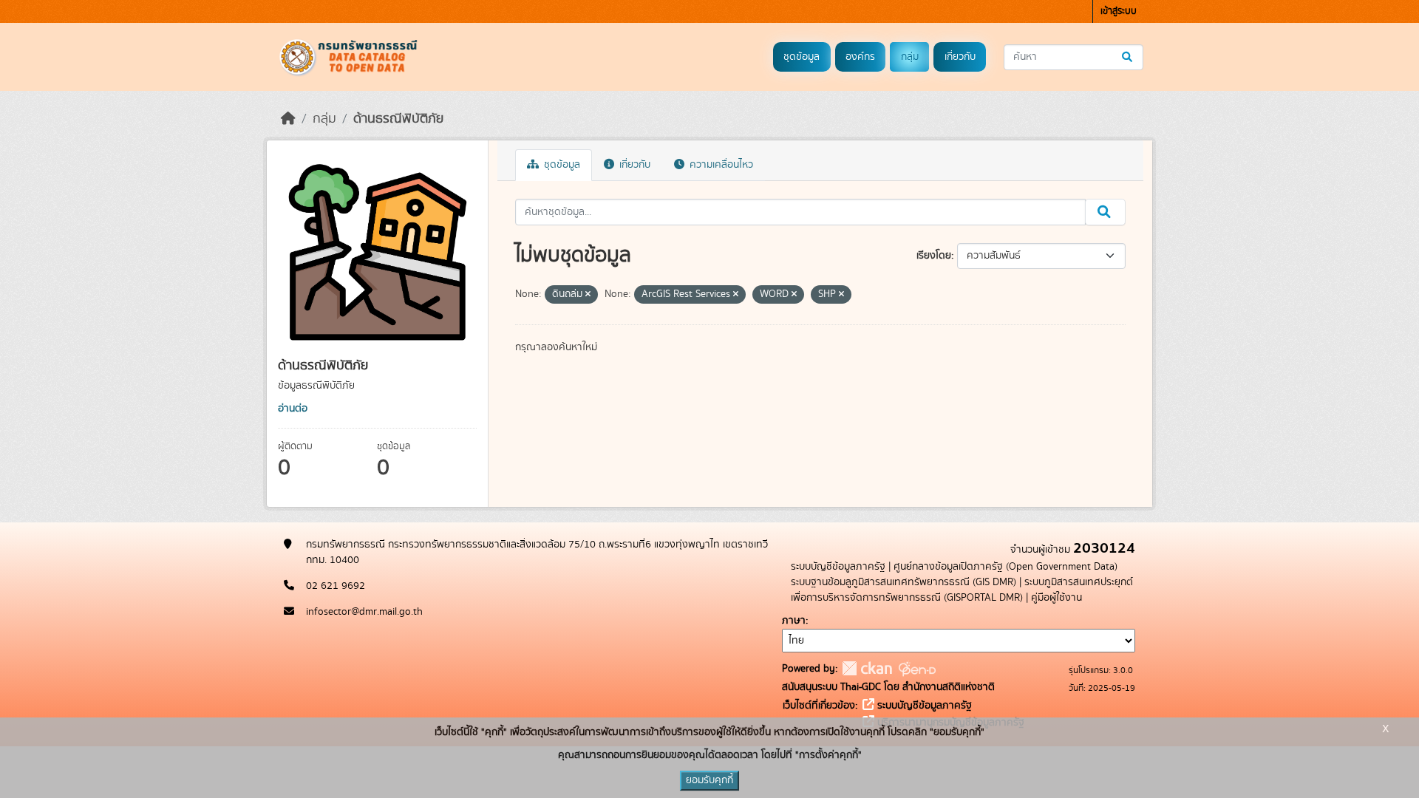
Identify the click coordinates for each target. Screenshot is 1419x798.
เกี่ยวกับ (960, 57)
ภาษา (794, 620)
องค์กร (860, 57)
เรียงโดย (933, 255)
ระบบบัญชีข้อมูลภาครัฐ (838, 566)
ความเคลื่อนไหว (720, 164)
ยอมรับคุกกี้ (709, 780)
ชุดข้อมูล (801, 57)
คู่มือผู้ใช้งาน (1056, 597)
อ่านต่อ (292, 408)
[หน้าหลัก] (288, 119)
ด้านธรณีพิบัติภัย (398, 119)
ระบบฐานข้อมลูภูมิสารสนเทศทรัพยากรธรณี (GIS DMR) (903, 582)
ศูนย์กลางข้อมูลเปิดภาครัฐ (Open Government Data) (1005, 566)
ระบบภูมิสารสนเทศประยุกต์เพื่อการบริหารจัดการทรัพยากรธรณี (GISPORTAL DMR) (962, 590)
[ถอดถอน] (588, 295)
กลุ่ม (910, 57)
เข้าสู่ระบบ (1118, 11)
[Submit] (1128, 57)
